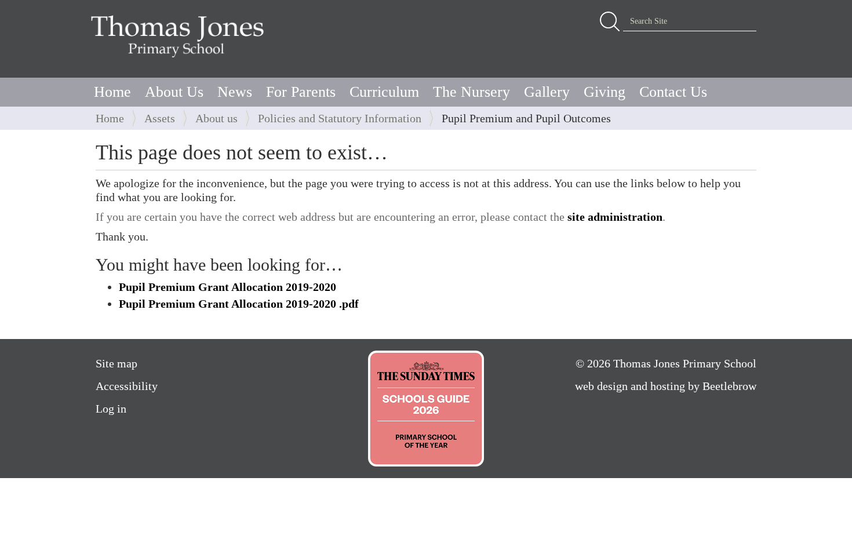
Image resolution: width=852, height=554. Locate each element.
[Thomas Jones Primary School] (180, 35)
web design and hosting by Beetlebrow (665, 386)
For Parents (301, 91)
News (234, 91)
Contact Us (673, 91)
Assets (159, 118)
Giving (604, 91)
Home (112, 91)
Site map (116, 363)
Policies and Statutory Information (339, 118)
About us (216, 118)
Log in (111, 408)
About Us (174, 91)
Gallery (547, 91)
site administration (614, 216)
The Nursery (471, 91)
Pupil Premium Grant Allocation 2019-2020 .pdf (239, 303)
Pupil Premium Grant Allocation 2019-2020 (227, 286)
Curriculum (384, 91)
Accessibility (127, 386)
